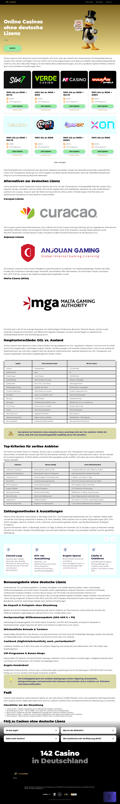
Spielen (12, 48)
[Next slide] (113, 539)
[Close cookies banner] (115, 793)
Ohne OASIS (99, 2)
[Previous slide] (106, 539)
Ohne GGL (109, 2)
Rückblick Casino (17, 109)
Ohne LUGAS (89, 2)
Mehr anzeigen (60, 162)
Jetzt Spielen (17, 106)
